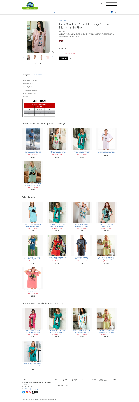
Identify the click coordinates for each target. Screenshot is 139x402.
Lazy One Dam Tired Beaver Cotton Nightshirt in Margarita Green (106, 258)
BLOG (57, 379)
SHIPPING (113, 379)
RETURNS (85, 379)
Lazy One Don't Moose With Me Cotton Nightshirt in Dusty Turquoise (32, 365)
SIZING (93, 379)
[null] (36, 64)
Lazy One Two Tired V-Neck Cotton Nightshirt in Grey (81, 225)
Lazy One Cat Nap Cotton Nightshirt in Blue (106, 225)
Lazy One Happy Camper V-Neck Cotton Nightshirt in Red (57, 258)
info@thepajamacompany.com (32, 389)
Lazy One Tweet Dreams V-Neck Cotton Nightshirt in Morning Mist (81, 332)
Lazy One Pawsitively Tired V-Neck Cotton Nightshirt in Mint (57, 151)
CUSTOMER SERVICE (74, 380)
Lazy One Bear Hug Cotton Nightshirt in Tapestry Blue (81, 258)
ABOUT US (65, 380)
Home (60, 20)
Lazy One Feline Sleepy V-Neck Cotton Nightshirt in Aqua (82, 151)
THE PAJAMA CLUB (61, 386)
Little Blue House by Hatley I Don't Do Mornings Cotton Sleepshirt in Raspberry (32, 332)
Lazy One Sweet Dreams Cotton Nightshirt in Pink (32, 290)
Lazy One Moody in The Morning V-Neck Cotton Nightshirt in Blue (32, 258)
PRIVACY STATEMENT (103, 380)
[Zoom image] (53, 52)
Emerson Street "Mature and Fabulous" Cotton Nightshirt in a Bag (106, 152)
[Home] (30, 6)
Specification (37, 75)
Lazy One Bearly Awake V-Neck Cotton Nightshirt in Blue (33, 225)
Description (26, 75)
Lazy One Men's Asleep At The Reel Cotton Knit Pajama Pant (33, 151)
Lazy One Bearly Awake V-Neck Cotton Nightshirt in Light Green (32, 184)
